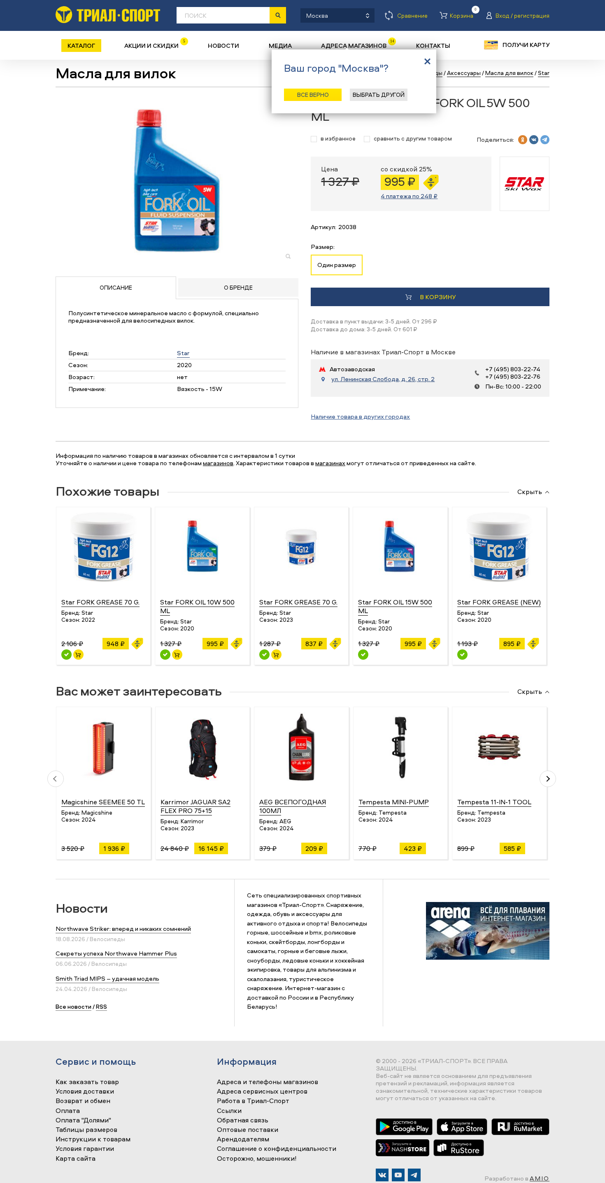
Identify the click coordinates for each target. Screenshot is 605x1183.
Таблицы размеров (86, 1130)
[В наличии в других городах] (363, 654)
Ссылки (229, 1111)
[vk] (533, 139)
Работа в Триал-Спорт (253, 1101)
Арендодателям (243, 1139)
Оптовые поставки (247, 1130)
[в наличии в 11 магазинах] (66, 654)
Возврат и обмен (83, 1101)
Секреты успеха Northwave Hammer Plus (116, 953)
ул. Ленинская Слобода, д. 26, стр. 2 (383, 379)
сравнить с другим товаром (413, 138)
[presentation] (55, 779)
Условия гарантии (85, 1149)
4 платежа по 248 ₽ (409, 196)
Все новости (73, 1006)
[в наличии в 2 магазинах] (165, 654)
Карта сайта (75, 1159)
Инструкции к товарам (93, 1139)
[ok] (522, 139)
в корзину (438, 297)
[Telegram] (414, 1175)
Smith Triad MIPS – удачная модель (107, 978)
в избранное (338, 138)
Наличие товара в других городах (360, 416)
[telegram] (544, 139)
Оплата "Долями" (83, 1120)
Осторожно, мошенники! (257, 1159)
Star (183, 353)
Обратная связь (242, 1120)
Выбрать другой (379, 94)
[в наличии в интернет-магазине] (78, 654)
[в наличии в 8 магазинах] (264, 654)
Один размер (336, 264)
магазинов (218, 463)
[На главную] (108, 14)
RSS (101, 1006)
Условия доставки (85, 1091)
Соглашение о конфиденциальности (276, 1149)
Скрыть (529, 492)
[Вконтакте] (382, 1175)
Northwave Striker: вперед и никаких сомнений (123, 928)
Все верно (313, 94)
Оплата (68, 1111)
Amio (539, 1178)
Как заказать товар (87, 1082)
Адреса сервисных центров (262, 1091)
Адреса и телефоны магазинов (267, 1082)
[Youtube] (398, 1175)
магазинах (330, 463)
